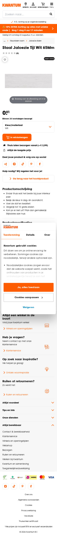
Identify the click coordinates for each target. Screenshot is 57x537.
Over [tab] (47, 235)
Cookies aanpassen (27, 297)
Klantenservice (13, 350)
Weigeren (28, 307)
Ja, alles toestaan (28, 287)
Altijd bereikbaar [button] (11, 425)
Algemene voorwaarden (28, 500)
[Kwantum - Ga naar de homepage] (11, 5)
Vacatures (28, 516)
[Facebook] (40, 164)
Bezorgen (7, 450)
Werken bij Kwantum (12, 459)
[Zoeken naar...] (51, 14)
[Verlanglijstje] (4, 59)
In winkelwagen (19, 137)
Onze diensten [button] (10, 417)
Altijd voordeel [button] (10, 402)
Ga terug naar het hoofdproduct (30, 178)
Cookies (28, 505)
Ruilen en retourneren (17, 394)
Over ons (28, 494)
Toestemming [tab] (11, 235)
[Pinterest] (31, 164)
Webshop (7, 445)
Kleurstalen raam (17, 41)
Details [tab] (30, 235)
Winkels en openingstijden (19, 328)
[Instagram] (14, 164)
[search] (28, 14)
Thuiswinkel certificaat (28, 521)
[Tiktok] (23, 164)
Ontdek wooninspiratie (17, 372)
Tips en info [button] (8, 410)
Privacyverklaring (28, 510)
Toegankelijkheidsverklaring (16, 468)
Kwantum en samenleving (15, 463)
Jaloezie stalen (35, 41)
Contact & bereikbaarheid (15, 431)
